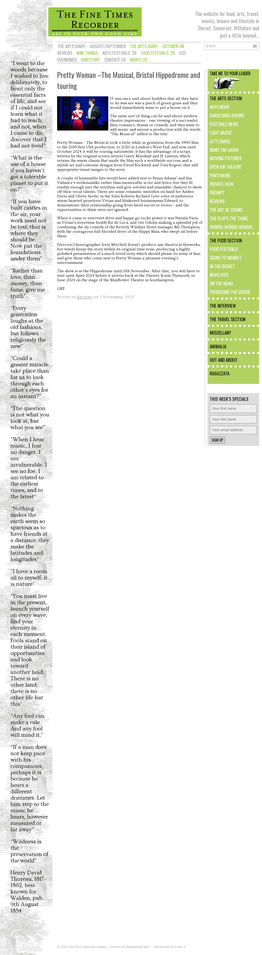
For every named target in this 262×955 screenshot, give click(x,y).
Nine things (87, 52)
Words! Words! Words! (231, 226)
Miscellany (220, 332)
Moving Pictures (226, 158)
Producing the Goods (230, 291)
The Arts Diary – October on (157, 46)
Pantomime (220, 175)
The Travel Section (227, 319)
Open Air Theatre (225, 166)
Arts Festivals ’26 (119, 52)
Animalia (218, 346)
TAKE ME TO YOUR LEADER (230, 73)
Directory (90, 59)
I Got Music (221, 132)
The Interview (223, 305)
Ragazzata (219, 373)
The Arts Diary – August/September (92, 46)
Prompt (217, 192)
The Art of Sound (226, 209)
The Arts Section (226, 98)
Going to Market (226, 257)
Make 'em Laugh (224, 149)
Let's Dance (220, 141)
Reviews (65, 52)
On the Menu (221, 283)
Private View (221, 183)
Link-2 (180, 946)
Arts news (219, 106)
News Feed (219, 274)
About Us (138, 59)
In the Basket (222, 266)
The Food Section (226, 240)
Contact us (115, 59)
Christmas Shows (227, 115)
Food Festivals (224, 248)
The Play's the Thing (229, 218)
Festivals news (224, 123)
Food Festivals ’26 (158, 52)
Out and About (223, 359)
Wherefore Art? (138, 946)
